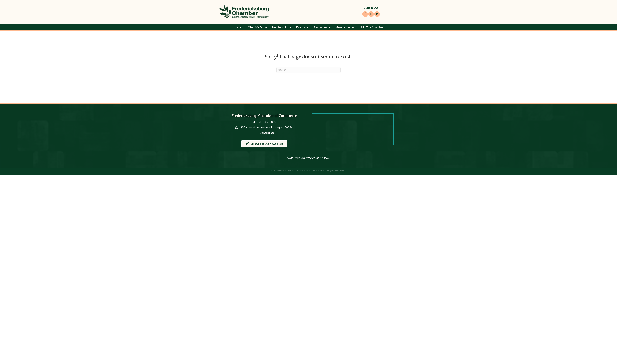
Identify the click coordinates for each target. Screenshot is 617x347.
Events (300, 27)
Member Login (345, 27)
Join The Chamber (371, 27)
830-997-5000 (267, 122)
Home (237, 27)
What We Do (255, 27)
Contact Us (371, 7)
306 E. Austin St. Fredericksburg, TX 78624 (267, 127)
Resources (320, 27)
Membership (279, 27)
